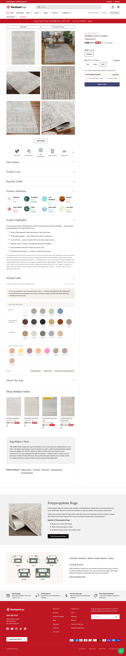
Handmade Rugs (93, 13)
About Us (56, 609)
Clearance (23, 17)
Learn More (115, 74)
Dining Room (82, 558)
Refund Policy (102, 648)
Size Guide (116, 60)
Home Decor (10, 17)
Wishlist (117, 1)
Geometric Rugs (56, 470)
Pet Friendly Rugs (27, 473)
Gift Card (56, 632)
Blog (54, 620)
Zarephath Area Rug (31, 418)
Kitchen (97, 558)
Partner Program (58, 616)
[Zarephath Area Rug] (31, 406)
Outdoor (104, 13)
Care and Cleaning (77, 624)
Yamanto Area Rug (12, 418)
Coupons (56, 628)
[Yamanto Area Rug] (13, 406)
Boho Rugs (45, 470)
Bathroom (104, 558)
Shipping (74, 616)
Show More (41, 141)
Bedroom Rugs (26, 470)
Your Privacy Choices (114, 648)
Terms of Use (92, 648)
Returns (73, 620)
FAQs (73, 612)
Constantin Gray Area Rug (49, 419)
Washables (20, 13)
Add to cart (102, 84)
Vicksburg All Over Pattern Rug (66, 419)
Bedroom (91, 558)
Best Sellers (10, 13)
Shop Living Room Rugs (77, 577)
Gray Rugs (36, 470)
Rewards (56, 624)
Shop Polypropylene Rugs (58, 536)
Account (109, 1)
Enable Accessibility (77, 628)
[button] (118, 7)
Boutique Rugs (14, 648)
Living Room (73, 558)
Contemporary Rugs (58, 27)
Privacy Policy (82, 648)
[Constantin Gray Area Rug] (49, 406)
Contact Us (75, 609)
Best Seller (23, 27)
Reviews (55, 612)
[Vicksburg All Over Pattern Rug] (67, 406)
